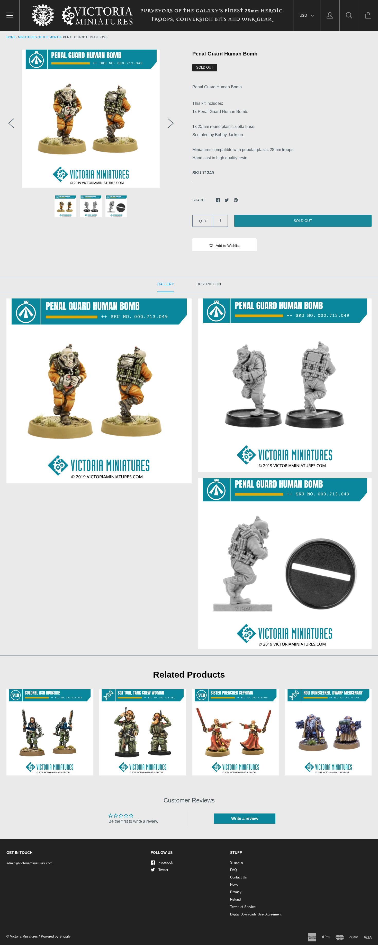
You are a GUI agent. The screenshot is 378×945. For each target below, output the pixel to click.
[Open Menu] (9, 15)
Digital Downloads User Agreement (256, 914)
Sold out (303, 221)
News (234, 884)
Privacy (235, 892)
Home (11, 37)
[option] (91, 119)
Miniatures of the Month (39, 37)
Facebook (165, 862)
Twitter (163, 870)
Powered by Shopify (56, 936)
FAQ (233, 870)
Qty (202, 221)
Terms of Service (243, 907)
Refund (235, 899)
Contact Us (238, 877)
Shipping (236, 862)
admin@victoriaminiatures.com (29, 863)
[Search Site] (349, 15)
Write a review (244, 818)
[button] (224, 244)
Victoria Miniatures (24, 936)
